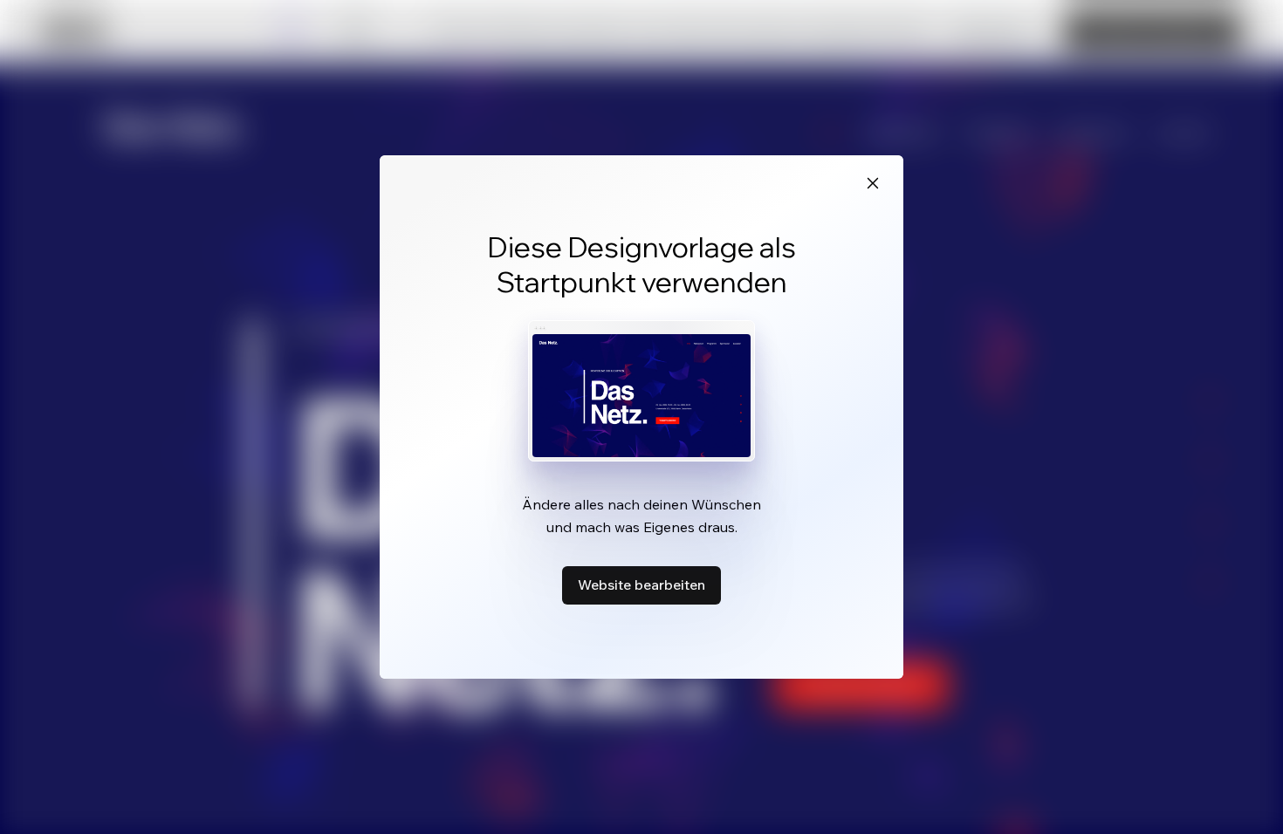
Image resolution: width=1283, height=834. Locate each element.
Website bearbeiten (641, 584)
